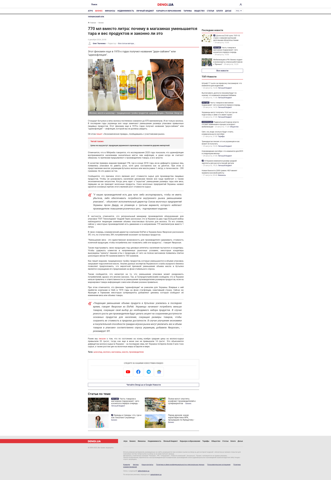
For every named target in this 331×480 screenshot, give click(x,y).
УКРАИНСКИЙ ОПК (96, 17)
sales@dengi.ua (155, 474)
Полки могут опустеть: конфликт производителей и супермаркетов (181, 401)
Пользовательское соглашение (218, 465)
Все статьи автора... (126, 43)
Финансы (110, 11)
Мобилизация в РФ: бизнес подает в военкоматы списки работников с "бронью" (227, 62)
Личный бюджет (145, 11)
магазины (116, 352)
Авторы (136, 465)
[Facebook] (138, 372)
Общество (199, 11)
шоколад (97, 352)
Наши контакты (147, 465)
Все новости (222, 70)
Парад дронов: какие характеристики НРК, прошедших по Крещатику (181, 417)
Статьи (210, 11)
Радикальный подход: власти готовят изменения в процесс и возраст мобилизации (220, 124)
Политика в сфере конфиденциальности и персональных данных (180, 465)
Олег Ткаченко (99, 43)
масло (125, 352)
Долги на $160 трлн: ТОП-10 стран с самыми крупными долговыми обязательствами (226, 38)
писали (102, 338)
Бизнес (99, 11)
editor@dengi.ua (143, 471)
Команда (126, 465)
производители (136, 352)
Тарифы (187, 11)
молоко (107, 352)
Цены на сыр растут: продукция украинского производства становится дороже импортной (130, 145)
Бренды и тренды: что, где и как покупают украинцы (126, 416)
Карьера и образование (168, 11)
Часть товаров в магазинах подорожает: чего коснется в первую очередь (125, 401)
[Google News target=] (159, 372)
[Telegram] (148, 372)
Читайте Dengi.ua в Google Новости (143, 385)
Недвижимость (125, 11)
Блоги (219, 11)
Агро (90, 11)
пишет (99, 134)
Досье (228, 11)
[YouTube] (128, 372)
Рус (237, 11)
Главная (93, 23)
